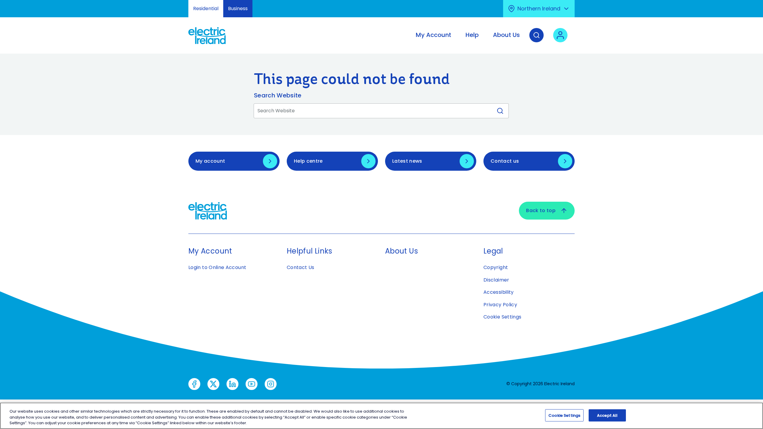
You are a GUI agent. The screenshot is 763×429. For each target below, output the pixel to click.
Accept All (607, 415)
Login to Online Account (217, 267)
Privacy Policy (500, 304)
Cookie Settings (502, 316)
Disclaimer (496, 279)
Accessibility (498, 292)
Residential (205, 8)
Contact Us (300, 267)
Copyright (495, 267)
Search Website (277, 95)
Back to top (541, 210)
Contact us (505, 161)
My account (210, 161)
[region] (381, 415)
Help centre (308, 161)
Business (238, 8)
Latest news (407, 161)
